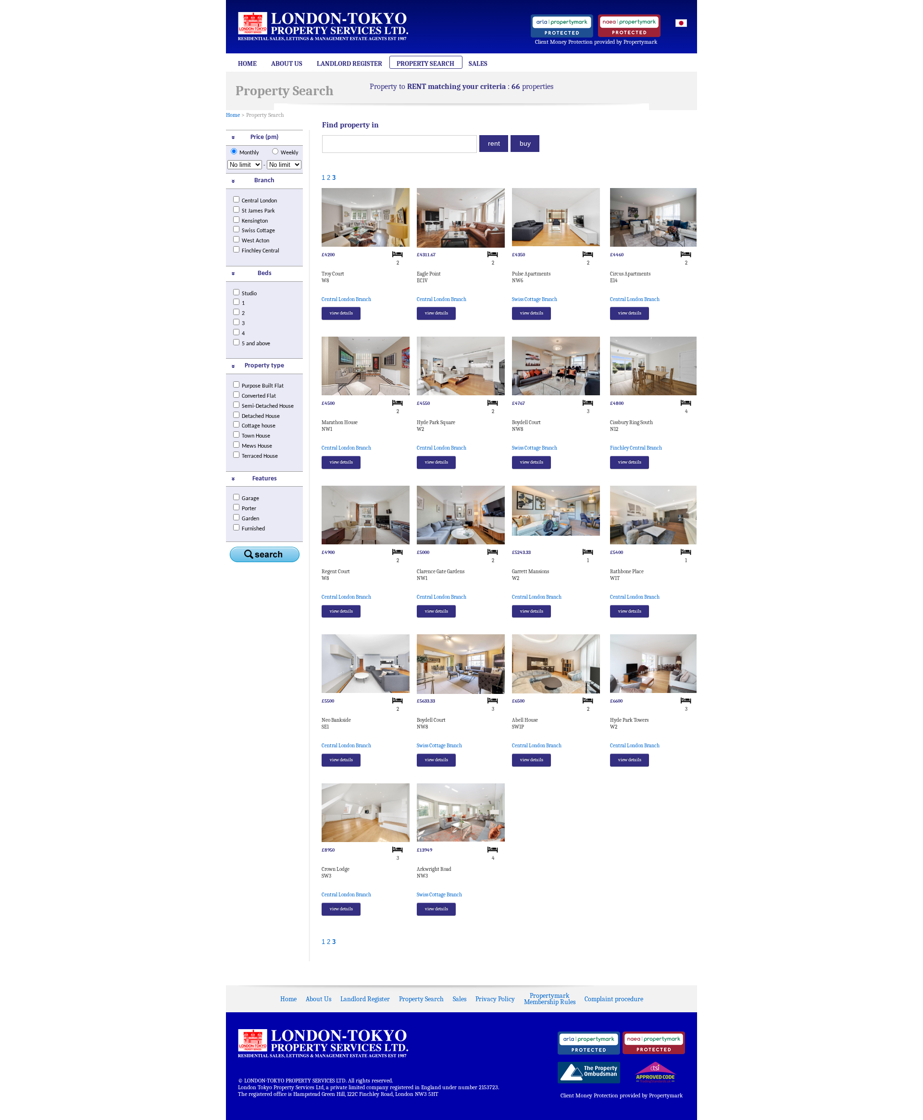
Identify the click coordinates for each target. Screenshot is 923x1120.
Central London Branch (346, 299)
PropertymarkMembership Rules (549, 999)
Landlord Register (349, 64)
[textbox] (399, 144)
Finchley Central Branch (636, 448)
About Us (286, 64)
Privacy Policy (495, 999)
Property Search (425, 64)
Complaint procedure (614, 999)
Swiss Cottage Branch (534, 299)
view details (341, 313)
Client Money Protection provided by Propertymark (596, 41)
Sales (478, 64)
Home (247, 64)
